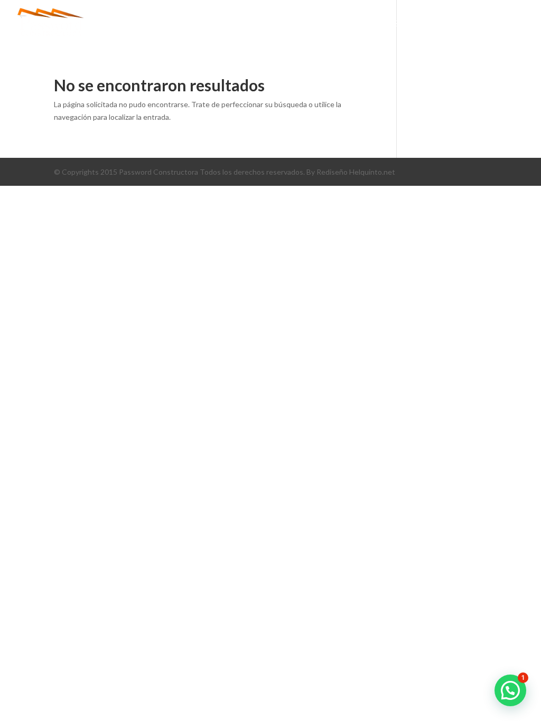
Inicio (175, 24)
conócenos (226, 24)
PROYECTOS (288, 24)
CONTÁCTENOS (473, 24)
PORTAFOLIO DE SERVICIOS (377, 24)
